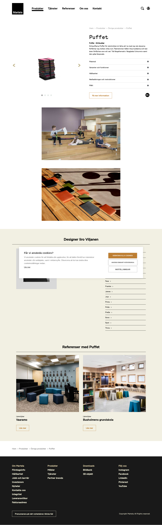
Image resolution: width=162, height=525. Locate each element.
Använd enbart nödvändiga (123, 262)
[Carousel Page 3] (48, 95)
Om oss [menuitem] (84, 8)
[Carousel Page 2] (45, 95)
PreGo (107, 312)
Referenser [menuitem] (68, 8)
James (107, 291)
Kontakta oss (19, 490)
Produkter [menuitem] (37, 8)
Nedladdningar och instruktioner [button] (102, 79)
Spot (107, 323)
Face (107, 281)
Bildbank (87, 470)
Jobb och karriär (20, 478)
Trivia (107, 328)
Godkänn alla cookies (123, 255)
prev (14, 65)
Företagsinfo (18, 470)
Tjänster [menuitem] (53, 8)
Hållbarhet (17, 474)
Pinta (107, 302)
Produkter (100, 28)
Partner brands (55, 478)
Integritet (17, 494)
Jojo (107, 297)
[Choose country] (148, 8)
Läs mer (22, 428)
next (79, 65)
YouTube (123, 486)
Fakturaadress (19, 502)
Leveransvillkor (20, 498)
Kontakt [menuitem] (97, 8)
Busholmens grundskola (98, 419)
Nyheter (16, 486)
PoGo (107, 307)
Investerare (18, 482)
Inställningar (122, 269)
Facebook (123, 474)
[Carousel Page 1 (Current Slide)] (42, 95)
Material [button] (92, 61)
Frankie (108, 286)
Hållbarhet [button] (93, 73)
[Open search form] (142, 9)
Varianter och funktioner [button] (99, 67)
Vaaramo (21, 419)
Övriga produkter (115, 28)
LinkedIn (123, 478)
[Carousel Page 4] (51, 95)
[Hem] (17, 8)
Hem (91, 28)
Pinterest (123, 482)
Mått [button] (91, 85)
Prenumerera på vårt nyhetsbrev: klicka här (34, 514)
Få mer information (100, 95)
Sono (107, 317)
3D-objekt (88, 474)
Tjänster (52, 474)
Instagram (124, 470)
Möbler (51, 470)
